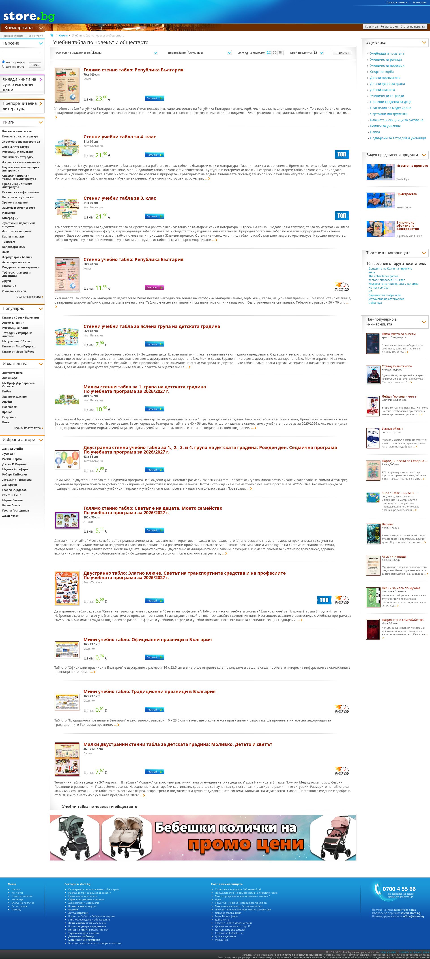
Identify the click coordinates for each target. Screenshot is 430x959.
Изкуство (8, 213)
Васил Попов (11, 505)
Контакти (17, 892)
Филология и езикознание (21, 162)
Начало (16, 889)
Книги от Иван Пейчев (18, 351)
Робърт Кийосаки (14, 474)
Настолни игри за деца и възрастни (89, 892)
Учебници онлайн (15, 328)
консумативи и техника (86, 899)
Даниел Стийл (12, 449)
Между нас (221, 939)
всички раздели (15, 62)
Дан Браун (9, 485)
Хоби (5, 252)
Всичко (87, 926)
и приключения (83, 933)
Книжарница (18, 27)
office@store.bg (413, 916)
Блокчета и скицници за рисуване (396, 120)
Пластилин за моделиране (390, 108)
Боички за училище (385, 126)
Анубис (7, 402)
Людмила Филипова (17, 480)
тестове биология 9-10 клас (387, 280)
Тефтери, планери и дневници (16, 274)
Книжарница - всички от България (93, 889)
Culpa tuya (375, 303)
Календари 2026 (13, 247)
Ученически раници (386, 59)
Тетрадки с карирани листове (17, 334)
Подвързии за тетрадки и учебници (398, 138)
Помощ (16, 909)
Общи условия (388, 952)
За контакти (420, 2)
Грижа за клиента (397, 2)
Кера (372, 272)
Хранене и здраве (15, 202)
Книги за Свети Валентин (20, 317)
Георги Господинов (15, 510)
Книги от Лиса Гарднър (18, 346)
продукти (82, 906)
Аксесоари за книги (16, 262)
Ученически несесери (387, 65)
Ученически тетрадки (387, 96)
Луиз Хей (8, 454)
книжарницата (398, 252)
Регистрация (19, 906)
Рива (5, 422)
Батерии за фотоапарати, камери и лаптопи (94, 943)
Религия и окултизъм (18, 197)
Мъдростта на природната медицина (393, 284)
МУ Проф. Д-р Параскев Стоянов (18, 384)
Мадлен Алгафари (15, 469)
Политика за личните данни (413, 952)
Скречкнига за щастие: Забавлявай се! (238, 889)
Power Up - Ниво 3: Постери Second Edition (241, 902)
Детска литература (15, 147)
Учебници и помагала (387, 53)
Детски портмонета (385, 77)
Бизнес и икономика (17, 131)
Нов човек (9, 407)
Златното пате (12, 373)
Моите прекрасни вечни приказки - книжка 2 (242, 896)
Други (6, 281)
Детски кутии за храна (387, 83)
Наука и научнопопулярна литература (20, 168)
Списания (9, 286)
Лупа (218, 899)
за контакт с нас (404, 910)
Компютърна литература (20, 136)
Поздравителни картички (21, 267)
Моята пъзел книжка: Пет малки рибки (238, 906)
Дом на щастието (225, 936)
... (206, 178)
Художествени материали (83, 902)
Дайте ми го (222, 919)
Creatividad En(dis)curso (229, 933)
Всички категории (29, 297)
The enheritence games (383, 276)
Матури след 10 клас (16, 341)
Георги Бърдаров (14, 490)
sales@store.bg (410, 913)
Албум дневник (13, 323)
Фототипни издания (16, 231)
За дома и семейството (18, 208)
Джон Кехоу (10, 516)
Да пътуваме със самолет (230, 929)
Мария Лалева (12, 500)
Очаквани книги (14, 291)
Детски (78, 912)
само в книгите (15, 66)
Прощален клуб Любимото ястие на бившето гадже (246, 892)
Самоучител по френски (385, 295)
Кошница (17, 899)
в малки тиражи (88, 929)
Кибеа (6, 391)
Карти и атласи (13, 236)
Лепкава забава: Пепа (228, 912)
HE (370, 291)
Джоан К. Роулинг (14, 464)
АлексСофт (9, 378)
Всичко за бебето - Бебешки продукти (91, 916)
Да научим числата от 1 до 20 (232, 926)
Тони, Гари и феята (226, 916)
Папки (375, 132)
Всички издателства (27, 428)
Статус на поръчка (23, 902)
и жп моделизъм (87, 923)
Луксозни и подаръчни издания (18, 224)
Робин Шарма (12, 459)
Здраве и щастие (14, 396)
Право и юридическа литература (17, 185)
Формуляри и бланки (17, 257)
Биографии (10, 218)
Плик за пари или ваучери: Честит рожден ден (243, 909)
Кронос (7, 412)
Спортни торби (382, 71)
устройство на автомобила (386, 299)
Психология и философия (20, 192)
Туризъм (8, 242)
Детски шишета (382, 90)
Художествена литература (21, 141)
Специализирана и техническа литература (19, 177)
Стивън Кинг (11, 495)
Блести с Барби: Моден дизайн (233, 923)
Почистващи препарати (82, 896)
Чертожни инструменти (388, 114)
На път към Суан (379, 287)
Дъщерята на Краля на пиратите (390, 268)
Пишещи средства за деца (390, 102)
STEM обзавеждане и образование (89, 919)
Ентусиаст (9, 417)
